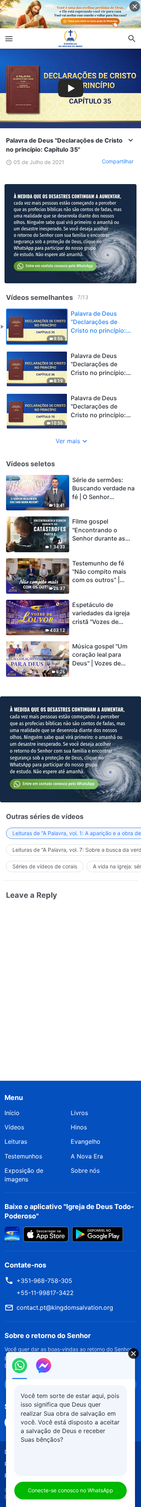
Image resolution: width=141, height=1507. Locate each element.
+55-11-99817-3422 (45, 1293)
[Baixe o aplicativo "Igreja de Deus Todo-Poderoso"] (12, 1234)
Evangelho (85, 1141)
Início (12, 1113)
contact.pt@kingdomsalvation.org (65, 1307)
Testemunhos (23, 1156)
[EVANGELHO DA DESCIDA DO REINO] (70, 38)
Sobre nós (85, 1170)
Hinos (79, 1127)
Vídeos (14, 1127)
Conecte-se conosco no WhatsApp (70, 1490)
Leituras (16, 1141)
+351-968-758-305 (44, 1280)
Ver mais (68, 441)
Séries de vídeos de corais (44, 866)
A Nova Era (87, 1156)
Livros (79, 1113)
